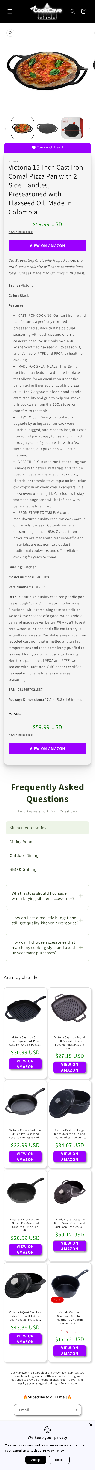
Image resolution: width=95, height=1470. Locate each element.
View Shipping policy (21, 231)
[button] (9, 11)
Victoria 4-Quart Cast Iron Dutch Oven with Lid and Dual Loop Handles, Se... (70, 1223)
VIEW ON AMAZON (47, 245)
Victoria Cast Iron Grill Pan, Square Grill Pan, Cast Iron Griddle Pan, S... (25, 1041)
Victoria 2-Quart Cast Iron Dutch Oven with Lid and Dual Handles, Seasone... (25, 1316)
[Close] (91, 1425)
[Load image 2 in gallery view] (47, 128)
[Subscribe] (75, 1409)
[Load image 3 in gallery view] (72, 128)
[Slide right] (90, 129)
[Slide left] (5, 129)
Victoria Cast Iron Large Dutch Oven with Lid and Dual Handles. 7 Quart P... (70, 1134)
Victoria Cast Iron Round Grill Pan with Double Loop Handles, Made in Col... (69, 1043)
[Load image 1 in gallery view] (22, 128)
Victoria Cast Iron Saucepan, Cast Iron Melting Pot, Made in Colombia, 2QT (70, 1318)
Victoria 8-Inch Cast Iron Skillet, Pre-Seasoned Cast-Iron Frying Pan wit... (25, 1225)
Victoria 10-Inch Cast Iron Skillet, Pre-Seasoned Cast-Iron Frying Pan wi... (25, 1134)
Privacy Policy (53, 1450)
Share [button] (18, 714)
